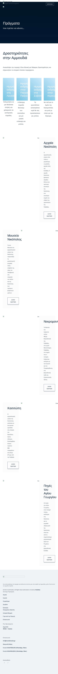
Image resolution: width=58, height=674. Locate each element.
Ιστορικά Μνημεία (7, 613)
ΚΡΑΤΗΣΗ (50, 4)
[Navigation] (39, 4)
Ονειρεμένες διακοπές (9, 610)
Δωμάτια (5, 604)
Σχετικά (5, 598)
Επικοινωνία (6, 619)
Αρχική (5, 594)
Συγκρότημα (6, 601)
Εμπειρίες (5, 607)
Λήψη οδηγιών (49, 215)
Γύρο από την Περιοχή (9, 616)
